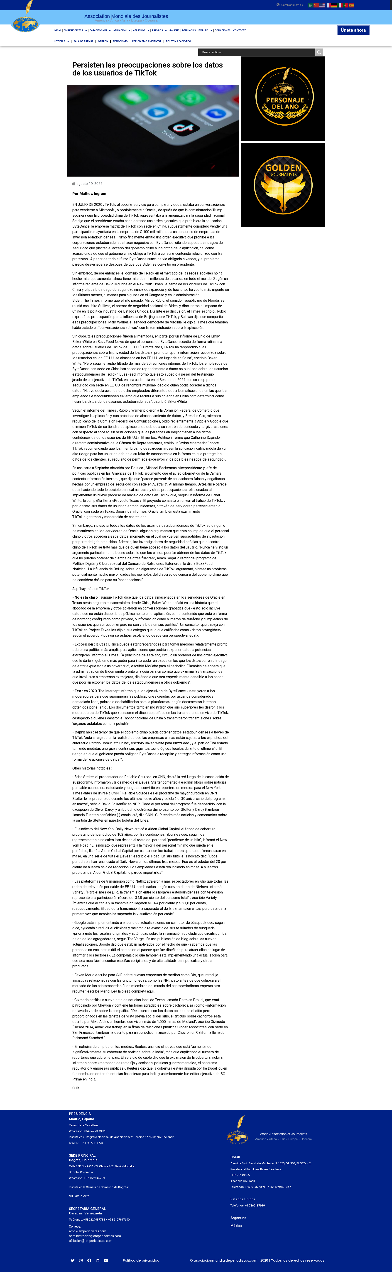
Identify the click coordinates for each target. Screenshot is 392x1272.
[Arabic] (311, 5)
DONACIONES (222, 30)
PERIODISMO (120, 41)
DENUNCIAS (189, 30)
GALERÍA (174, 30)
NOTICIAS (59, 41)
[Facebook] (89, 1260)
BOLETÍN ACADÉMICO (178, 41)
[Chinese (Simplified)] (316, 5)
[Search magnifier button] (319, 52)
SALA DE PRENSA (83, 41)
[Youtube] (105, 1260)
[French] (328, 5)
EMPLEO (203, 30)
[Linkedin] (97, 1260)
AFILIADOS (139, 30)
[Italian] (340, 5)
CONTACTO (239, 30)
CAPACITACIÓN (98, 30)
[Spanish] (352, 5)
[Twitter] (72, 1260)
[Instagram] (81, 1260)
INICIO (57, 30)
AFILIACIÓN (120, 30)
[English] (322, 5)
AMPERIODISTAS (73, 30)
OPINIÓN (103, 41)
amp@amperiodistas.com (87, 1231)
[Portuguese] (346, 5)
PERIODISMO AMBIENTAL (147, 41)
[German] (334, 5)
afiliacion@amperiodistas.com (90, 1241)
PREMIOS (157, 30)
